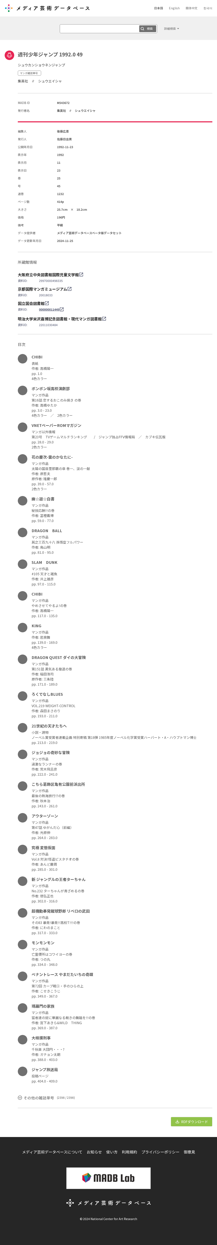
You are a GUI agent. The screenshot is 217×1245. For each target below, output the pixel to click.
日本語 (158, 8)
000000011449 (49, 309)
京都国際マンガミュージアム (42, 289)
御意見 (189, 1152)
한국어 (207, 8)
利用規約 (129, 1152)
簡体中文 (192, 8)
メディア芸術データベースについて (52, 1152)
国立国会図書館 (31, 303)
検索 (150, 28)
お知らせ (94, 1152)
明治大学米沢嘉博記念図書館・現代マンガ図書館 (60, 318)
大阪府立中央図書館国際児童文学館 (48, 274)
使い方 (112, 1152)
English (174, 8)
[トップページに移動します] (47, 9)
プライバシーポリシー (160, 1152)
